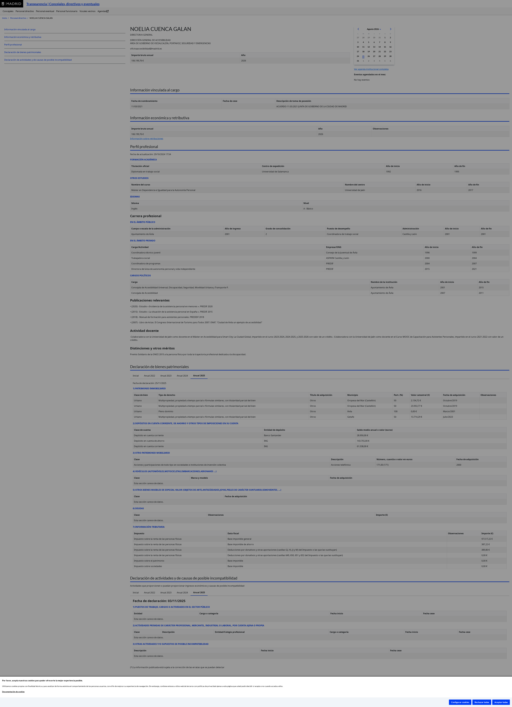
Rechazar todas (482, 702)
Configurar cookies (460, 702)
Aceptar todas (501, 702)
